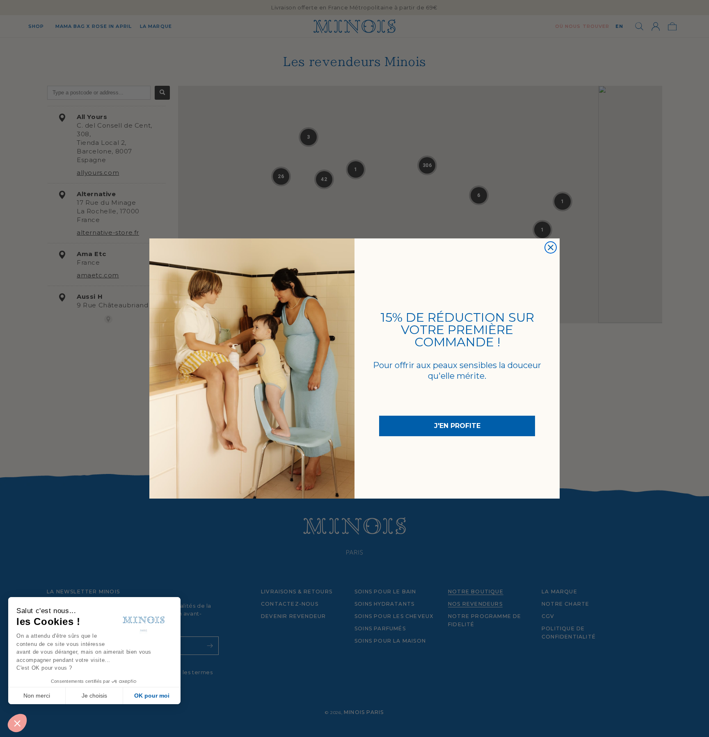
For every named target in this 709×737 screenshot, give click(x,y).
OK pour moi (151, 695)
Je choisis (94, 695)
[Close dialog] (550, 247)
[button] (17, 723)
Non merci (36, 695)
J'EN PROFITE (457, 426)
